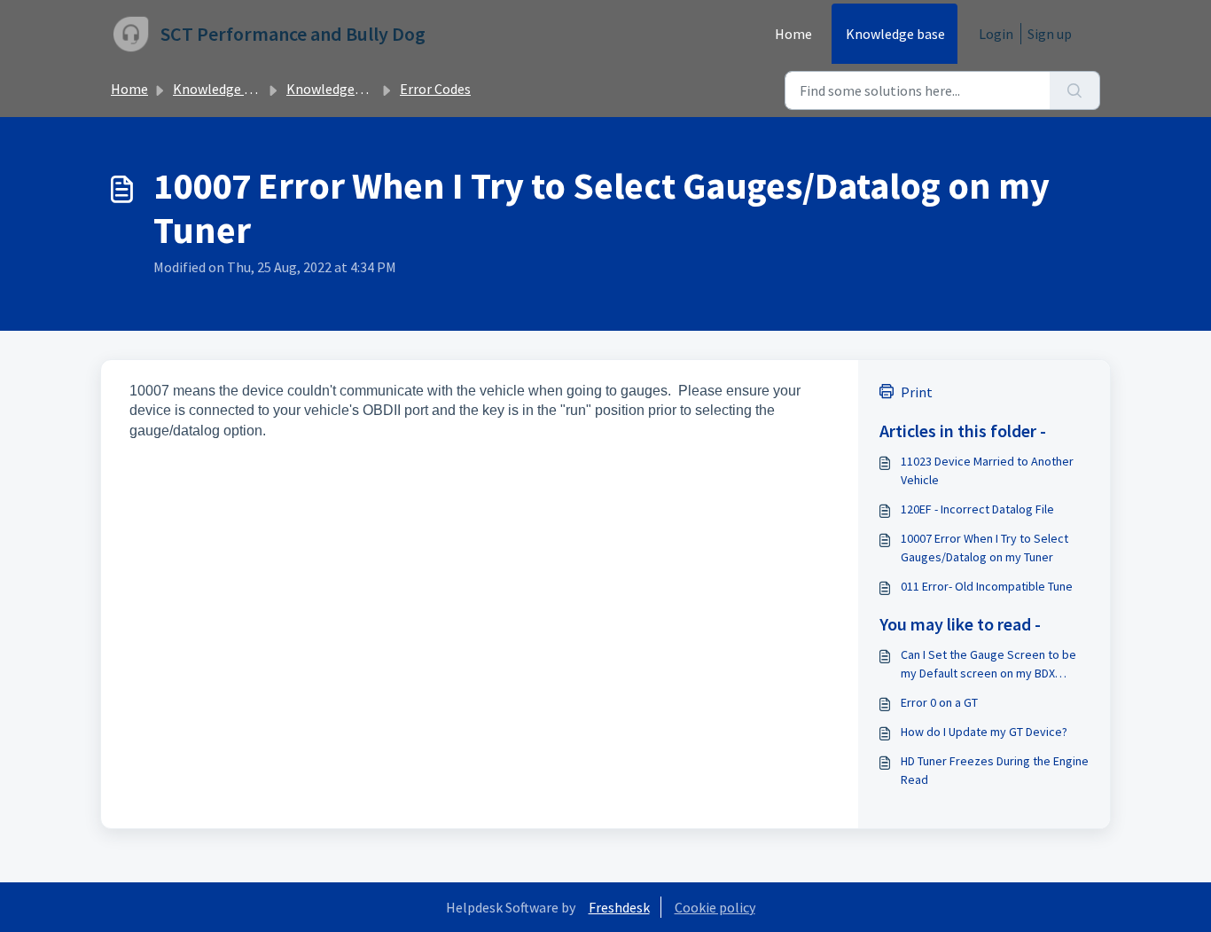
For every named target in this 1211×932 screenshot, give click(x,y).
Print (917, 392)
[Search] (1075, 90)
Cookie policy (715, 907)
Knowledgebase (334, 89)
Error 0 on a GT (939, 702)
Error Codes (435, 89)
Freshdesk (619, 907)
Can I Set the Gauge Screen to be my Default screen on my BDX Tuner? (988, 664)
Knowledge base (895, 34)
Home (793, 34)
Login (996, 34)
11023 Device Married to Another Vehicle (987, 470)
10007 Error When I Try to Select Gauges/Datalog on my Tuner (984, 547)
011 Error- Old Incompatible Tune (987, 586)
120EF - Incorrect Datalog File (977, 509)
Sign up (1049, 34)
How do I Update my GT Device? (984, 732)
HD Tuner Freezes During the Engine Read (995, 770)
